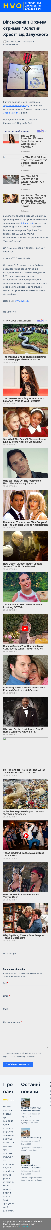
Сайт (5, 1009)
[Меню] (47, 6)
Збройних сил (10, 112)
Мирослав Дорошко (31, 1114)
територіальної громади (16, 105)
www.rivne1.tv (22, 300)
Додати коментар (12, 1022)
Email (6, 996)
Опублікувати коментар (18, 1064)
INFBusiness (24, 1226)
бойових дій (27, 223)
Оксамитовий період (31, 1137)
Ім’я (5, 982)
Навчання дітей (10, 45)
